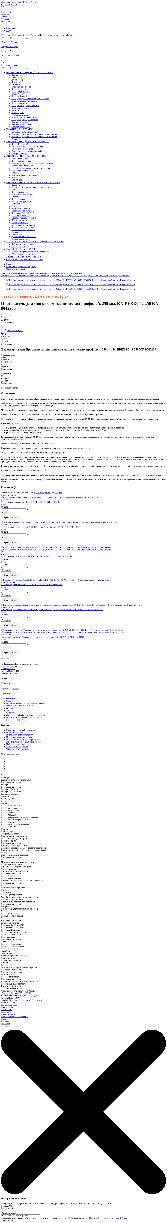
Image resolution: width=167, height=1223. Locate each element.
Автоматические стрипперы (24, 175)
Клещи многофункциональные (25, 105)
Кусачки (15, 110)
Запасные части (18, 246)
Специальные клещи (20, 115)
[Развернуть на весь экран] (5, 1026)
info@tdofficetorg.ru (9, 46)
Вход (8, 30)
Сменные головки (19, 222)
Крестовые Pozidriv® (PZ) (22, 211)
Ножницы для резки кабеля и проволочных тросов (34, 134)
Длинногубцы (17, 80)
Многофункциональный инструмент (27, 146)
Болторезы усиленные (21, 124)
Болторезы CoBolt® (20, 122)
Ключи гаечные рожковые (23, 229)
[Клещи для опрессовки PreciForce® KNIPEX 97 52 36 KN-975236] (83, 497)
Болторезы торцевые (20, 127)
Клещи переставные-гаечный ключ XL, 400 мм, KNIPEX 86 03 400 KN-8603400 (36, 557)
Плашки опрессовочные (22, 170)
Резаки (14, 139)
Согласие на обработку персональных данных (26, 715)
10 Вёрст (15, 689)
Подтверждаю (7, 1221)
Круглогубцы (17, 82)
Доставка (5, 19)
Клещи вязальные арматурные (24, 101)
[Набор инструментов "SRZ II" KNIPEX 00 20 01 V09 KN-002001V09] (83, 580)
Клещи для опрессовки (21, 161)
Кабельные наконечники (22, 244)
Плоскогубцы (17, 112)
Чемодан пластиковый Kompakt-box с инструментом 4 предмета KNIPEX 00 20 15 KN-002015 (43, 637)
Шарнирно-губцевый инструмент (21, 730)
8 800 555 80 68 (24, 993)
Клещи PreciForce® (20, 159)
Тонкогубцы (16, 77)
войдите (58, 493)
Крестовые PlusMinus (20, 215)
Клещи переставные (20, 91)
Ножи (14, 177)
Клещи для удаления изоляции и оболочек (30, 98)
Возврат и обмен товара (17, 720)
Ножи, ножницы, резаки (22, 194)
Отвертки (15, 197)
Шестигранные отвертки (22, 220)
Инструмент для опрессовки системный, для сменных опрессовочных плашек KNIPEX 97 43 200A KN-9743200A (52, 610)
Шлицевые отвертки (20, 208)
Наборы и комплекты (15, 744)
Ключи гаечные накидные (23, 225)
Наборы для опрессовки (22, 166)
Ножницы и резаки (14, 732)
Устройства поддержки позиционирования (30, 168)
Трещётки (15, 232)
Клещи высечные (19, 108)
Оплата (4, 17)
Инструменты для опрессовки (19, 737)
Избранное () (25, 1000)
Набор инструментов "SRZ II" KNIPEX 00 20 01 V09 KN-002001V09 (31, 584)
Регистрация (11, 28)
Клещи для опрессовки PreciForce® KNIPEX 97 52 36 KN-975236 (30, 502)
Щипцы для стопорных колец (24, 117)
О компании (6, 12)
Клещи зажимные (19, 103)
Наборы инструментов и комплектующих (30, 252)
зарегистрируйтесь (42, 493)
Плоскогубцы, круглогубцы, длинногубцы (30, 187)
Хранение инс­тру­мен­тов (17, 746)
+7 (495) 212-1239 (9, 4)
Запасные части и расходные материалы (24, 742)
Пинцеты (15, 204)
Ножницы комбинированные (24, 132)
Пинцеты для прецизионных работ (27, 151)
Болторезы (16, 75)
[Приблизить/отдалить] (7, 1026)
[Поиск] (27, 38)
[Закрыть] (83, 1193)
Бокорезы (15, 84)
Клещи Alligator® (19, 96)
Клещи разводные (19, 89)
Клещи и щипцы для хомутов (24, 120)
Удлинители (16, 234)
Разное (14, 206)
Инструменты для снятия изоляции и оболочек (32, 163)
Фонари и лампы (19, 153)
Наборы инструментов (21, 201)
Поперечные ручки (20, 239)
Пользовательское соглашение (19, 706)
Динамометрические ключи (23, 236)
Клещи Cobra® (18, 94)
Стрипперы (16, 180)
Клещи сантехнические (21, 87)
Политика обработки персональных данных (26, 703)
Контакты (5, 21)
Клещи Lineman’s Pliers (21, 144)
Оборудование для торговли (24, 254)
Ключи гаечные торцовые (23, 227)
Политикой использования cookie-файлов (107, 1218)
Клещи (14, 173)
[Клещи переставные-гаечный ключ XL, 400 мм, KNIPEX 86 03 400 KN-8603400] (83, 548)
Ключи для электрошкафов (23, 149)
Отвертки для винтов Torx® (24, 218)
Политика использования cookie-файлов (24, 717)
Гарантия (5, 14)
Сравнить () (37, 1000)
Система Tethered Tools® (17, 749)
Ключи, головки (18, 199)
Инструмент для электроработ (19, 735)
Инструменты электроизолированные (23, 739)
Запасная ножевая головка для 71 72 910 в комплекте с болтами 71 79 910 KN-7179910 (39, 527)
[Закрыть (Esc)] (2, 1026)
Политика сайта (8, 1014)
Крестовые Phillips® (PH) (22, 213)
